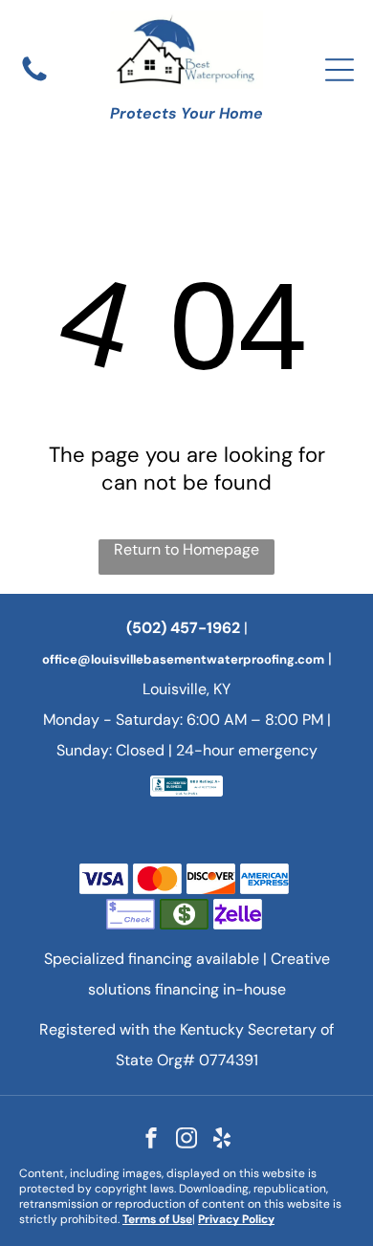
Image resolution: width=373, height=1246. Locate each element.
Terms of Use (157, 1219)
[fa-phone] (34, 80)
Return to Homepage (186, 549)
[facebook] (151, 1140)
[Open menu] (339, 69)
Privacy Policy (236, 1219)
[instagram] (186, 1140)
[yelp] (222, 1140)
